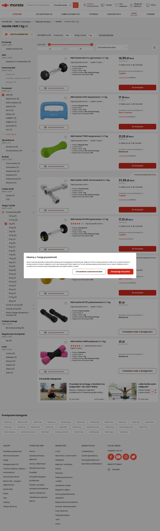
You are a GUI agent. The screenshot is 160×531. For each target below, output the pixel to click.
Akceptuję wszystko (120, 271)
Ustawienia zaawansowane (89, 271)
